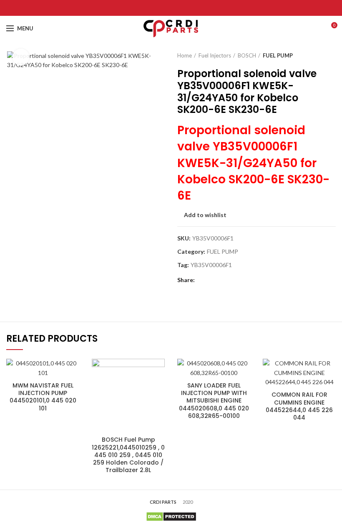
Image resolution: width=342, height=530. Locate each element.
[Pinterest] (171, 7)
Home (184, 55)
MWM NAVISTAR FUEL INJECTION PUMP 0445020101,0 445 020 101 (43, 397)
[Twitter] (161, 7)
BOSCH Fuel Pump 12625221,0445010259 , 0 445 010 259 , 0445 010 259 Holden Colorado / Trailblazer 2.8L (128, 455)
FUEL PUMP (278, 55)
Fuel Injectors (215, 55)
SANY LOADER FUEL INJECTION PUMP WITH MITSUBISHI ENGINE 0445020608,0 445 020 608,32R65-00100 (214, 401)
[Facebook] (150, 7)
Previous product (315, 55)
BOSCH (247, 55)
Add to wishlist (205, 215)
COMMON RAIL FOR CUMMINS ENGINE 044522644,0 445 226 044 (299, 406)
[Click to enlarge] (21, 57)
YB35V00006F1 (211, 265)
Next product (331, 55)
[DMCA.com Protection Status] (171, 516)
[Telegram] (192, 7)
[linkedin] (181, 7)
